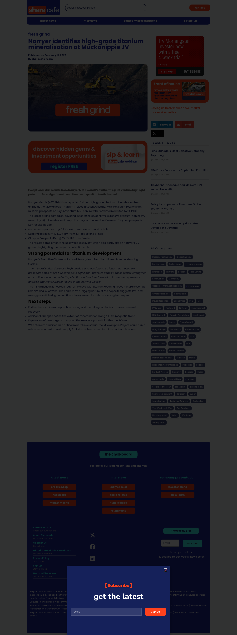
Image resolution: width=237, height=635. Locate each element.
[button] (165, 570)
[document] (118, 317)
